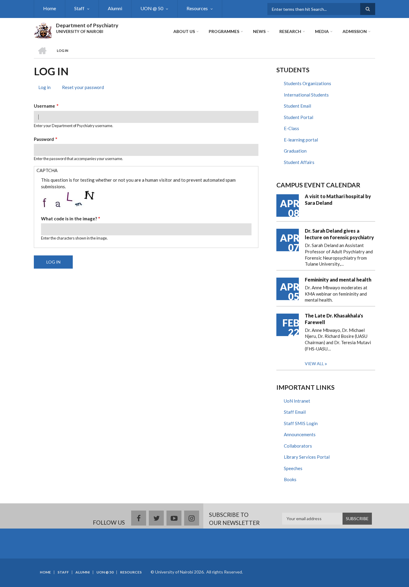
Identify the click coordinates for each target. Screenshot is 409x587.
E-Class (291, 128)
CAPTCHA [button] (47, 170)
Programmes (224, 31)
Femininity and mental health (338, 279)
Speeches (293, 468)
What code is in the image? (69, 218)
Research (290, 31)
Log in (46, 88)
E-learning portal (301, 139)
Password (44, 139)
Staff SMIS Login (301, 423)
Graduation (295, 150)
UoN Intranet (297, 401)
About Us (184, 31)
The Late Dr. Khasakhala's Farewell (334, 319)
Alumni (115, 8)
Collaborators (298, 445)
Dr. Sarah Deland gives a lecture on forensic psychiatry (339, 234)
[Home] (42, 29)
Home (49, 8)
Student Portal (298, 117)
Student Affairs (299, 162)
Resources (197, 8)
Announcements (300, 434)
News (259, 31)
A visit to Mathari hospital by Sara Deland (338, 199)
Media (322, 31)
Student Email (297, 106)
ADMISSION (355, 31)
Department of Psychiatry (87, 25)
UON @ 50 (151, 8)
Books (290, 479)
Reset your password (83, 87)
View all (314, 363)
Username (44, 106)
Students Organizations (307, 83)
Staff (79, 8)
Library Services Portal (307, 457)
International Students (306, 94)
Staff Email (295, 412)
